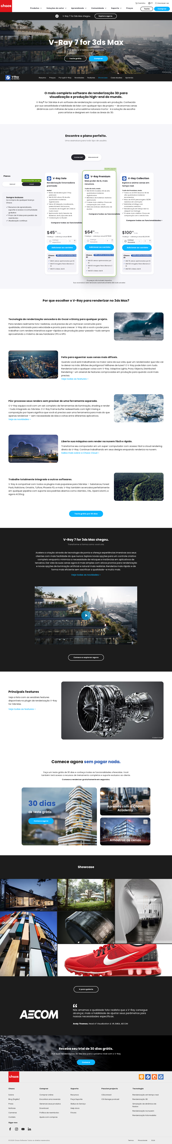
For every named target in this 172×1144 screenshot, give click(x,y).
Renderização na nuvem (143, 1111)
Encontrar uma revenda (50, 1099)
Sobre (11, 1095)
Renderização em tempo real (145, 1095)
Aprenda (129, 77)
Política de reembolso (49, 1112)
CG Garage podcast (110, 1099)
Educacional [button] (93, 157)
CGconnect (106, 1095)
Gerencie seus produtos (50, 1104)
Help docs (75, 1108)
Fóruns (73, 1112)
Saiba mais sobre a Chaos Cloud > (80, 452)
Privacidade (142, 1140)
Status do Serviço (78, 1104)
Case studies (116, 77)
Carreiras (12, 1112)
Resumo (42, 77)
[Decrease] (112, 241)
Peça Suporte (77, 1099)
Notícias (12, 1108)
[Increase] (74, 240)
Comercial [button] (78, 157)
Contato (12, 1117)
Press (10, 1104)
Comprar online (46, 1095)
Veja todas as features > (75, 378)
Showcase (103, 77)
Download (44, 1108)
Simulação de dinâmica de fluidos (144, 1105)
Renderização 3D (140, 1099)
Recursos (75, 1095)
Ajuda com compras (49, 1117)
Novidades (79, 77)
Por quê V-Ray (65, 77)
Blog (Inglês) (14, 1099)
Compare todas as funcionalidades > (69, 222)
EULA (153, 1140)
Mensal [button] (12, 184)
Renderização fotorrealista (144, 1115)
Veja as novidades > (19, 419)
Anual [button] (31, 183)
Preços (52, 77)
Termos (131, 1140)
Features (91, 77)
